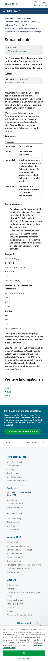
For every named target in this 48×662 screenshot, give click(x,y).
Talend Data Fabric (15, 507)
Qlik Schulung (13, 473)
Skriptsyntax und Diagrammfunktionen (20, 28)
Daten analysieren (24, 18)
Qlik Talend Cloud (15, 504)
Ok (24, 653)
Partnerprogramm (15, 604)
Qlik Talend (12, 500)
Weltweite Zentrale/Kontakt (19, 615)
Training (10, 469)
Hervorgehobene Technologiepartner (24, 565)
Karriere (10, 607)
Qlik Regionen (13, 572)
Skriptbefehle (10, 31)
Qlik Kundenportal (15, 477)
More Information (24, 659)
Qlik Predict (12, 526)
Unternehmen (13, 585)
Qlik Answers (13, 522)
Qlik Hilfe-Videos (14, 462)
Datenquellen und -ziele (18, 568)
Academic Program (15, 600)
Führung (10, 589)
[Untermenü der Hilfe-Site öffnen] (4, 11)
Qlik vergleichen (14, 561)
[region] (24, 643)
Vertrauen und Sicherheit (18, 546)
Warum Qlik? (12, 542)
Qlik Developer (13, 465)
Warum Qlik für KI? (15, 557)
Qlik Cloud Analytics (16, 518)
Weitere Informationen (17, 51)
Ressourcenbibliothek (17, 480)
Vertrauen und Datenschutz (19, 550)
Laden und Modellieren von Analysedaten (22, 22)
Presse (10, 611)
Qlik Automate (13, 530)
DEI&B (9, 596)
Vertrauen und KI (14, 553)
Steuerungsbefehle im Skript (29, 31)
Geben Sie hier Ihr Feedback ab (22, 431)
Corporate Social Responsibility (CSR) (24, 592)
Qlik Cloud (14, 11)
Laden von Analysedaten (15, 25)
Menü (44, 5)
